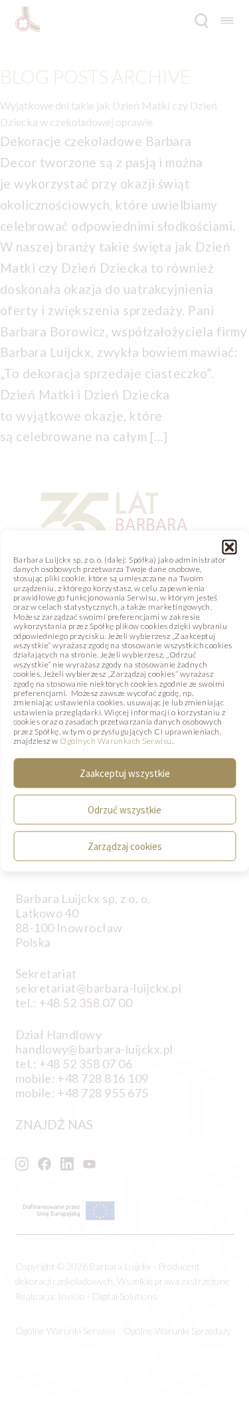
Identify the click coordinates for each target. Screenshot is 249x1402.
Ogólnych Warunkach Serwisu (115, 741)
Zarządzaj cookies (125, 845)
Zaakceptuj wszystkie (125, 772)
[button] (229, 546)
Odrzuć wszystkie (124, 809)
